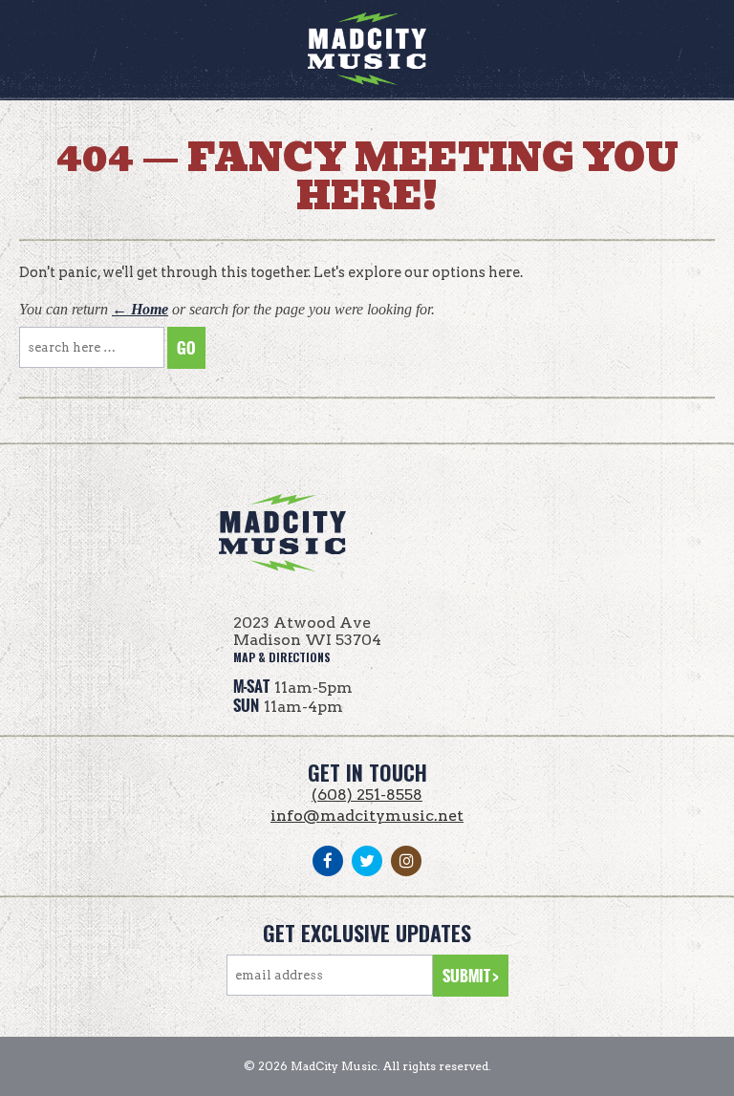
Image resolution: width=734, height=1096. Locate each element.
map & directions (282, 657)
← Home (140, 309)
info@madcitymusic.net (367, 815)
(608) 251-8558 (367, 794)
